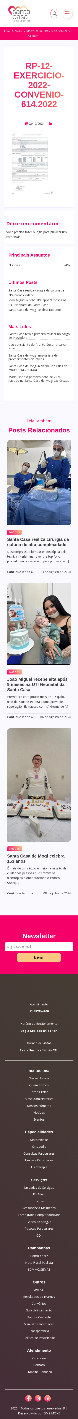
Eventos (39, 1119)
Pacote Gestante (39, 1317)
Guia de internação (39, 1310)
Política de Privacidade (39, 1338)
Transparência (39, 1331)
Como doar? (39, 1256)
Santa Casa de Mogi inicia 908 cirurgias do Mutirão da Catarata (38, 368)
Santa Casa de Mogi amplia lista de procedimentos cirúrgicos (33, 357)
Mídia (18, 31)
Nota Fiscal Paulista (39, 1262)
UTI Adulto (39, 1194)
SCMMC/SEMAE (39, 1269)
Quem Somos (39, 1085)
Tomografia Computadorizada (39, 1215)
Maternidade (39, 1140)
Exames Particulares (39, 1160)
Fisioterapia (39, 1167)
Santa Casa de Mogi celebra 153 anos (35, 310)
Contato (39, 1365)
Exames (39, 1201)
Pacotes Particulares (39, 1228)
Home (7, 31)
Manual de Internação (39, 1324)
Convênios (39, 1303)
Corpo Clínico (39, 1092)
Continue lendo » (20, 572)
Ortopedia (39, 1146)
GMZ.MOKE (52, 1413)
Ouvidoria (39, 1358)
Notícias (14, 532)
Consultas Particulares (39, 1153)
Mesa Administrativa (39, 1099)
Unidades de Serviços (39, 1187)
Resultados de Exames (39, 1297)
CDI (39, 1235)
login (39, 232)
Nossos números (39, 1106)
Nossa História (39, 1078)
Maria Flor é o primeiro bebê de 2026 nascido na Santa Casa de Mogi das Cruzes (38, 379)
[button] (67, 13)
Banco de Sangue (39, 1222)
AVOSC (39, 1290)
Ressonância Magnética (39, 1208)
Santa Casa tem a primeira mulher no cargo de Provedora (39, 336)
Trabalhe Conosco (39, 1372)
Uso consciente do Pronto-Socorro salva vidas (37, 346)
